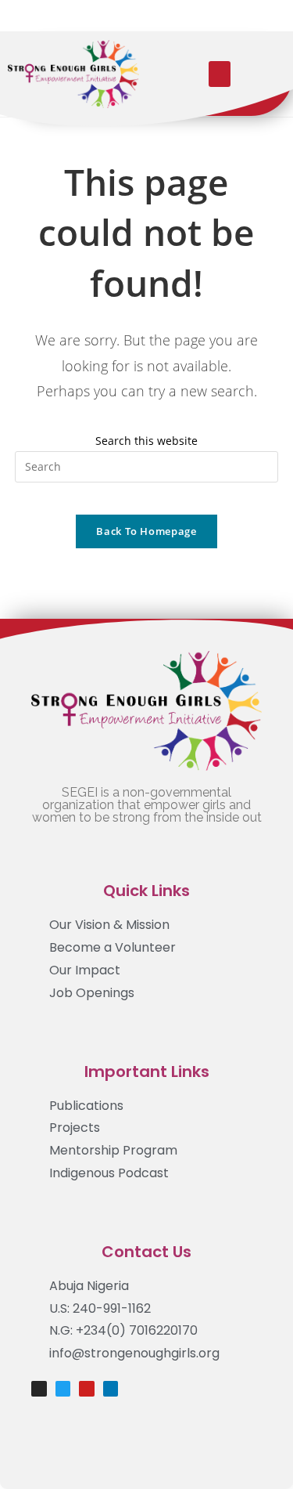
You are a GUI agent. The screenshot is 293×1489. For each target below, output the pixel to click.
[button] (219, 74)
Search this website (146, 440)
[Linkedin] (111, 1389)
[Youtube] (87, 1389)
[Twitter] (63, 1389)
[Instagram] (39, 1389)
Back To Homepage (146, 531)
